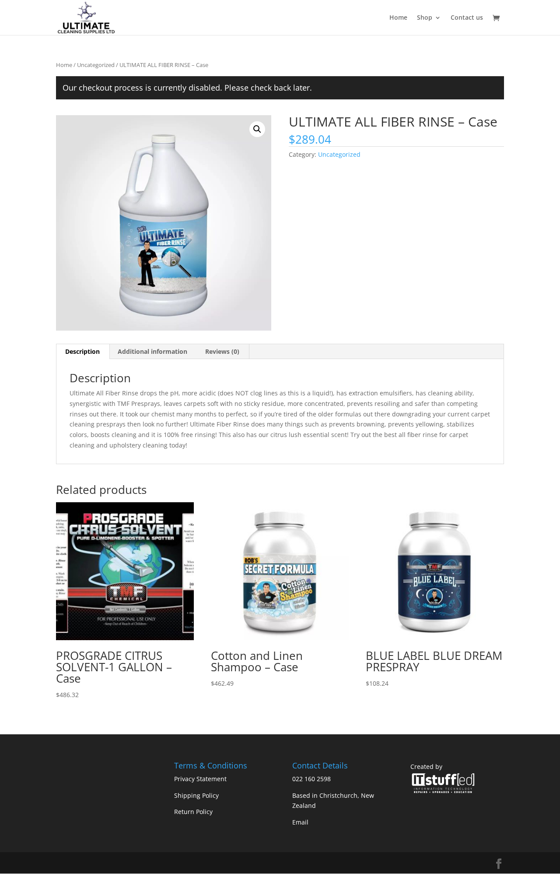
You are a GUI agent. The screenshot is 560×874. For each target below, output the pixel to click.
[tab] (83, 351)
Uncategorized (96, 65)
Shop (424, 17)
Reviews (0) (222, 351)
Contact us (467, 17)
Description (82, 351)
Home (398, 17)
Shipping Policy (196, 795)
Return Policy (193, 811)
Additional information (152, 351)
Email (300, 822)
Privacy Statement (200, 779)
